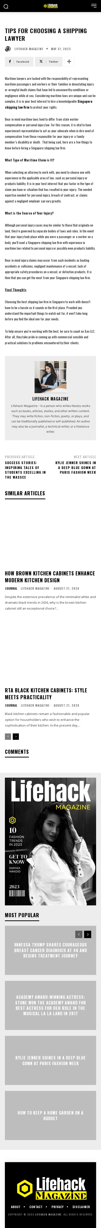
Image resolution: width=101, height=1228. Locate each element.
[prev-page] (8, 736)
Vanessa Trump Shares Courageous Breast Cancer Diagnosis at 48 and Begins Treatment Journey (50, 950)
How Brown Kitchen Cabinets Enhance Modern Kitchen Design (50, 577)
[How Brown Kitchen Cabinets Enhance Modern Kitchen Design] (50, 536)
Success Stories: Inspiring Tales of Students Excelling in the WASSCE (25, 470)
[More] (69, 62)
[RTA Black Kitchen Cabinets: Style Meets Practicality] (50, 653)
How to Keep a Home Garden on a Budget (51, 1115)
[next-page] (16, 736)
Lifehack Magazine (28, 48)
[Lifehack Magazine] (9, 49)
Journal (11, 588)
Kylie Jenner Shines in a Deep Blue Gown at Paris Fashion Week (75, 467)
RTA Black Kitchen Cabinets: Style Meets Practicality (46, 693)
